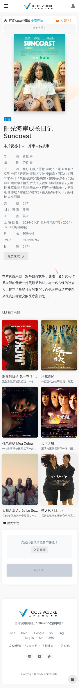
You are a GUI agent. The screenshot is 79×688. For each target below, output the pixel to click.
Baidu (25, 633)
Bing (60, 633)
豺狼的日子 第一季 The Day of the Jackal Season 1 (20, 376)
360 (51, 637)
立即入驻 (67, 21)
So (51, 633)
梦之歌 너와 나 (52, 510)
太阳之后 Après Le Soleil (20, 510)
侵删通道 (47, 646)
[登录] (73, 6)
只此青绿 (47, 376)
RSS (13, 633)
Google (39, 633)
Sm (41, 637)
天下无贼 (47, 443)
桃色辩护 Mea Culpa (17, 443)
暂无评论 (13, 523)
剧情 (7, 119)
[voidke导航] (39, 6)
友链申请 (15, 646)
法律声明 (31, 646)
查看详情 (37, 21)
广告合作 (64, 646)
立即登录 (39, 550)
